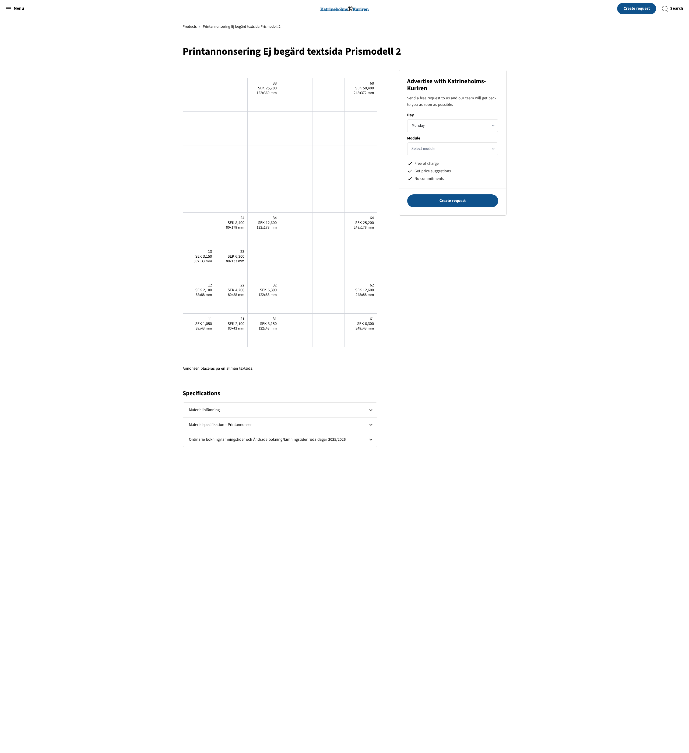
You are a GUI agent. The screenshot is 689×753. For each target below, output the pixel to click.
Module (413, 138)
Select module (423, 149)
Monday (418, 125)
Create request (637, 8)
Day (410, 115)
